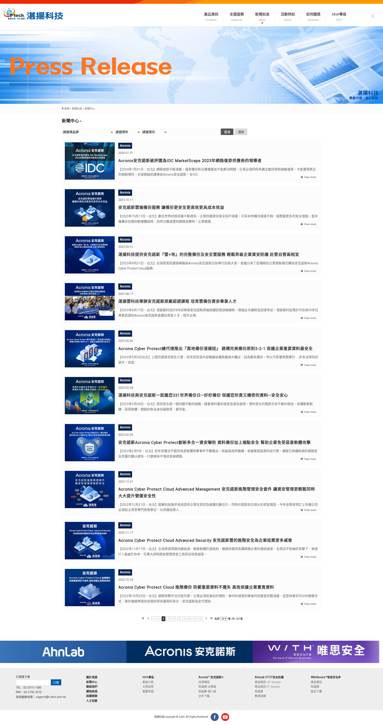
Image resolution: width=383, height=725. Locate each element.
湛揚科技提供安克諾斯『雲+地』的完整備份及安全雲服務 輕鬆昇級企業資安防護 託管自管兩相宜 (208, 254)
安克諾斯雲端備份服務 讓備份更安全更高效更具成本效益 (171, 207)
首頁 (66, 108)
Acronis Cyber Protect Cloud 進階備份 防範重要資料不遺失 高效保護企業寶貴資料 (196, 587)
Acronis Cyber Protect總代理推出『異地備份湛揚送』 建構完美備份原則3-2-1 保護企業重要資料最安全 (215, 348)
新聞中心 (90, 108)
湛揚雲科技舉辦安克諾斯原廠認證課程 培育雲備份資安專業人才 (177, 301)
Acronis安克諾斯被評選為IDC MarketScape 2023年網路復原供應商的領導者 (190, 160)
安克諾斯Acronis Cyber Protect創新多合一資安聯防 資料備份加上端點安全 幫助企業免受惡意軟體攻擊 (214, 442)
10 (200, 618)
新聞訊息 (77, 108)
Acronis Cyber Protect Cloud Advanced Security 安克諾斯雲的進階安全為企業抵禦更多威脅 (205, 540)
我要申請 (148, 691)
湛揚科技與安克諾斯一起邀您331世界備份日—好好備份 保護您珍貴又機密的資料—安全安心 (203, 395)
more (308, 177)
